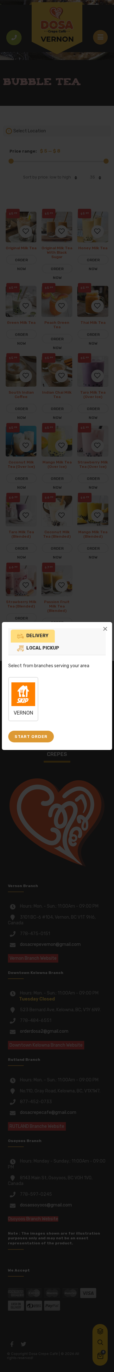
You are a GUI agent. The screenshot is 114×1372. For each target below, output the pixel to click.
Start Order (31, 736)
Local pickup (42, 648)
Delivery (37, 635)
